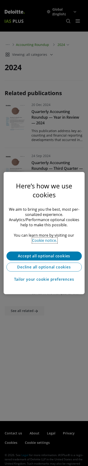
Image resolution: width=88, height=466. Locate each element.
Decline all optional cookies (44, 267)
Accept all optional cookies (44, 256)
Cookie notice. (44, 240)
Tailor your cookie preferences (44, 279)
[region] (44, 233)
